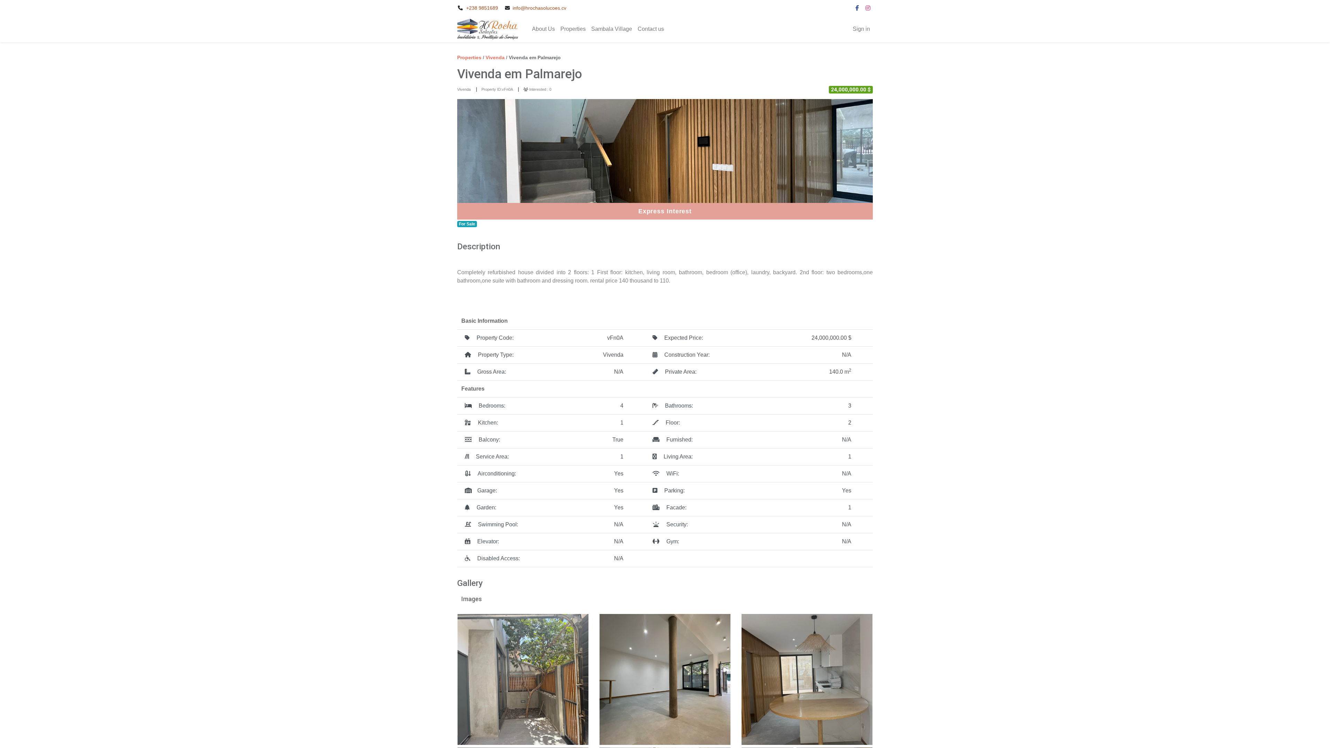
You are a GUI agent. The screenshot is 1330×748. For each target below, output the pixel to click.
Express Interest (665, 211)
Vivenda (496, 57)
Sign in (861, 29)
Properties (469, 57)
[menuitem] (543, 29)
